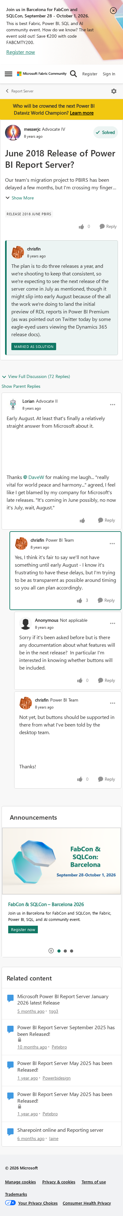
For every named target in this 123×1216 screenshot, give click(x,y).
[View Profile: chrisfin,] (17, 252)
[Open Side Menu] (8, 74)
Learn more (82, 113)
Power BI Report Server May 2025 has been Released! (64, 1066)
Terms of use (94, 1181)
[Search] (73, 74)
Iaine (53, 1138)
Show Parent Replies (21, 386)
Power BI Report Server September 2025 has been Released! (66, 1030)
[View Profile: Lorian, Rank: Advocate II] (13, 404)
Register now (20, 51)
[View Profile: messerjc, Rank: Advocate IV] (13, 133)
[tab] (59, 951)
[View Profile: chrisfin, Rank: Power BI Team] (21, 543)
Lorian (28, 401)
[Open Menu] (113, 91)
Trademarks (16, 1194)
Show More (23, 198)
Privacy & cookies (58, 1181)
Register (89, 73)
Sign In (109, 73)
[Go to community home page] (42, 74)
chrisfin (34, 249)
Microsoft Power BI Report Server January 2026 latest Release (62, 999)
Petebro (59, 1047)
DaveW (36, 477)
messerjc (32, 129)
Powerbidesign (57, 1078)
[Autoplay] (51, 951)
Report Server (22, 91)
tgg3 (53, 1011)
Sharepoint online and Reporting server (60, 1130)
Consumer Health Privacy (87, 1203)
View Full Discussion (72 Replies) (39, 376)
